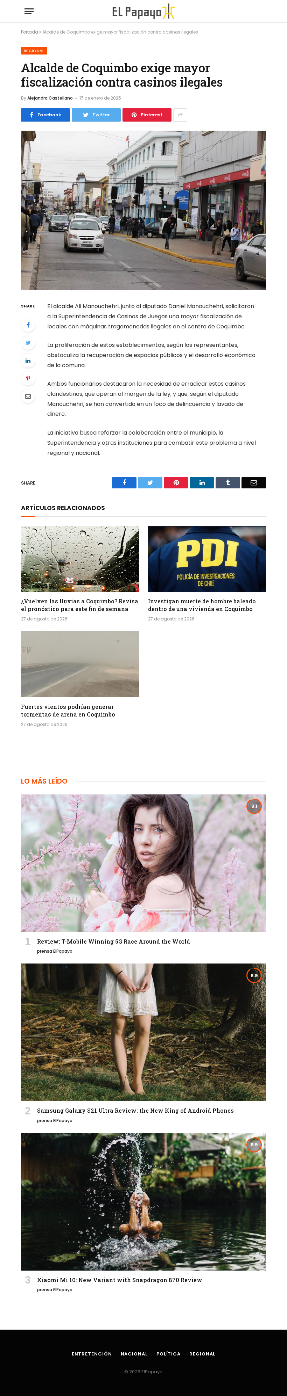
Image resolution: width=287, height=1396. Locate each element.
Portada (29, 32)
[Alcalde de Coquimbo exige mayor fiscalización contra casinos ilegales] (143, 210)
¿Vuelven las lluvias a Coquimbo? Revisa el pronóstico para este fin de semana (79, 604)
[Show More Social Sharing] (180, 115)
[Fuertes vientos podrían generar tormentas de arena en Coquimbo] (80, 664)
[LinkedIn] (28, 361)
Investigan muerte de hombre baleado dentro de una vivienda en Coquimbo (202, 604)
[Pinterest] (28, 378)
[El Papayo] (143, 11)
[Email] (28, 396)
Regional (34, 50)
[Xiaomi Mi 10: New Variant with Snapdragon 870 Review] (143, 1202)
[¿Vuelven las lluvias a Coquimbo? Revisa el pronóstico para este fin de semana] (80, 559)
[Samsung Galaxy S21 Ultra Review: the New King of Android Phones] (143, 1032)
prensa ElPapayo (54, 951)
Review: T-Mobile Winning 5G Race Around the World (113, 941)
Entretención (92, 1354)
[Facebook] (28, 325)
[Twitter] (28, 343)
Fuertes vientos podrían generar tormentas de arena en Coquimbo (68, 710)
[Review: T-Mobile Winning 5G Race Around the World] (143, 863)
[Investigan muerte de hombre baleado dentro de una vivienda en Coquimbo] (207, 559)
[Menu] (29, 11)
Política (168, 1354)
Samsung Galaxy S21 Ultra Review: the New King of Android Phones (135, 1110)
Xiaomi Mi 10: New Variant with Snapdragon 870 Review (119, 1280)
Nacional (134, 1354)
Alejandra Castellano (50, 98)
